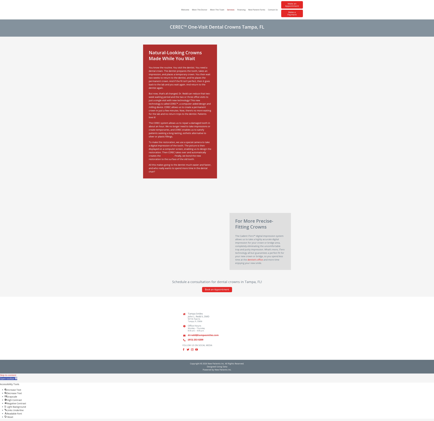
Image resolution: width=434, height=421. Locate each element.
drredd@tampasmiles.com (201, 335)
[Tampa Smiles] (235, 328)
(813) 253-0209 (195, 339)
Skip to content (8, 375)
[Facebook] (183, 349)
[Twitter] (188, 349)
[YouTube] (196, 349)
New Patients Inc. (223, 369)
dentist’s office (255, 259)
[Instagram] (192, 349)
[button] (8, 378)
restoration (167, 155)
